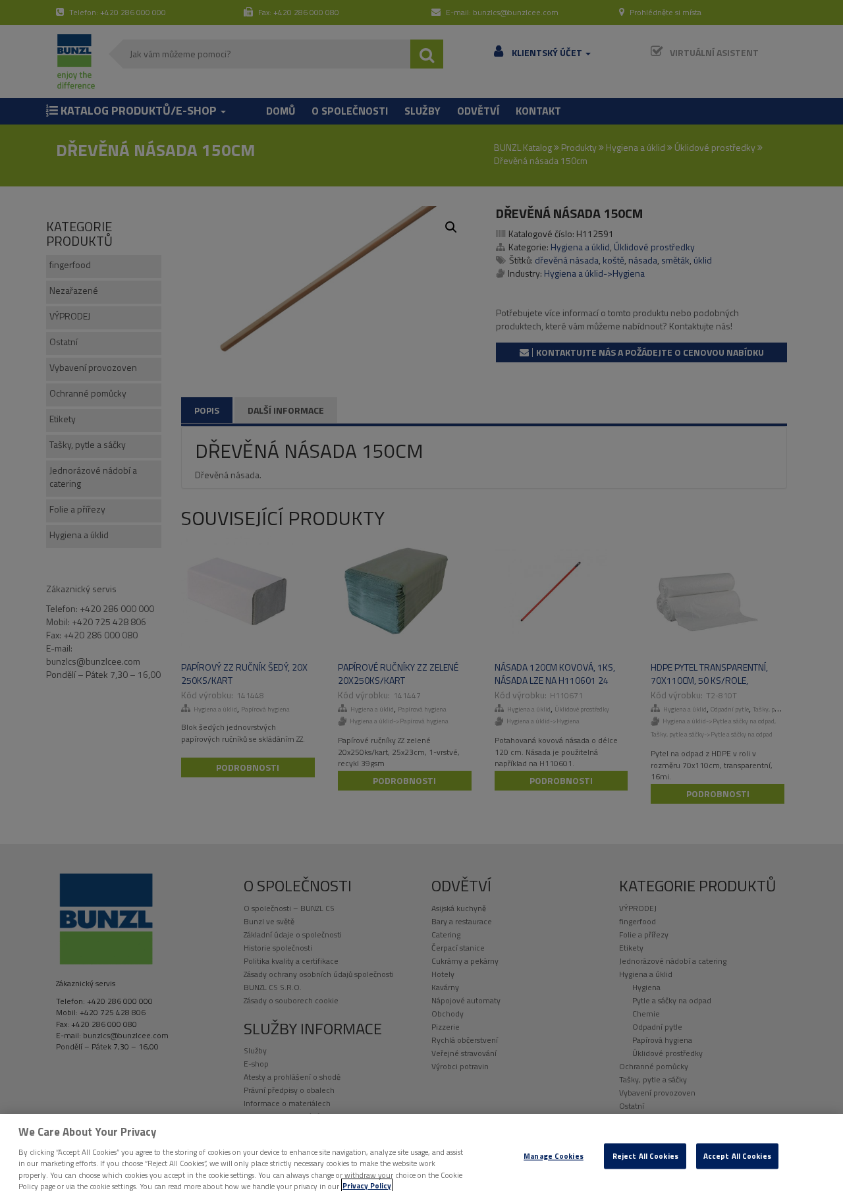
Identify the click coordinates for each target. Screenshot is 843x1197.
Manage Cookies (554, 1155)
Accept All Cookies (737, 1155)
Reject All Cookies (645, 1155)
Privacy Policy (366, 1185)
